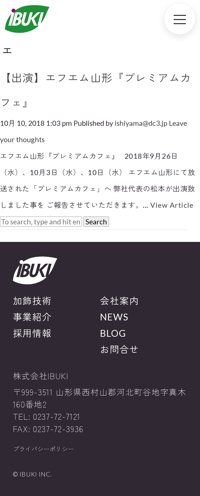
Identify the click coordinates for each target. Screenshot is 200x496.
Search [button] (96, 221)
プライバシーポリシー (43, 449)
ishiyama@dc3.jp (141, 123)
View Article (171, 205)
